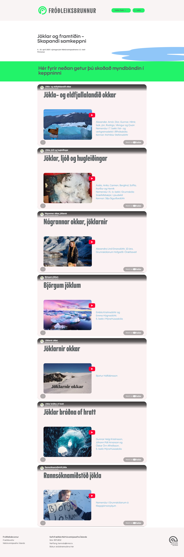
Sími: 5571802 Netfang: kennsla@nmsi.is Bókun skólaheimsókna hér (62, 543)
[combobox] (139, 10)
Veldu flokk (119, 10)
